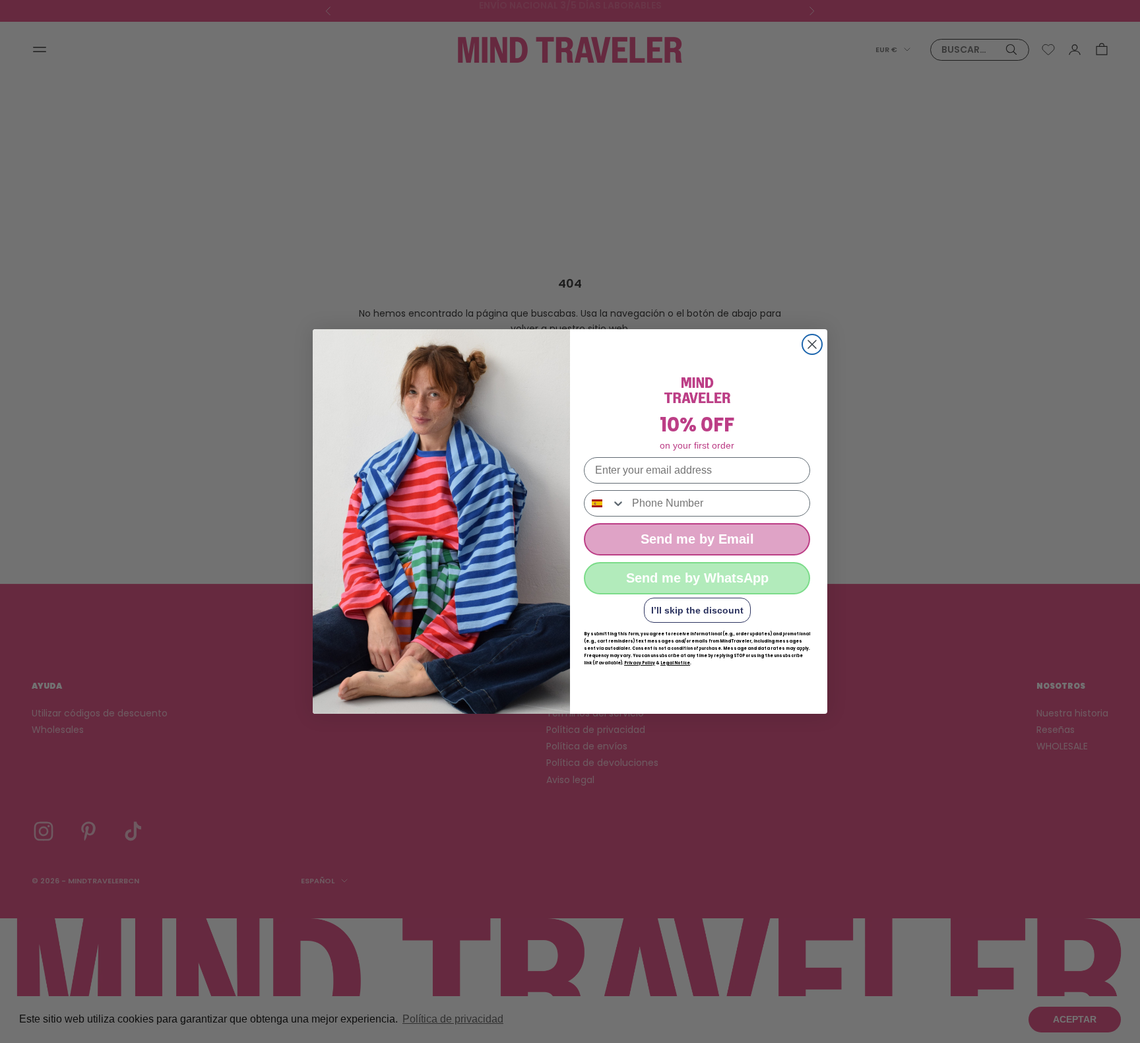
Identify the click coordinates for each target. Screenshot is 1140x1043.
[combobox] (605, 503)
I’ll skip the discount (697, 610)
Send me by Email (697, 539)
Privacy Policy (639, 663)
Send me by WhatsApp (697, 578)
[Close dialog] (812, 344)
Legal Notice (675, 663)
